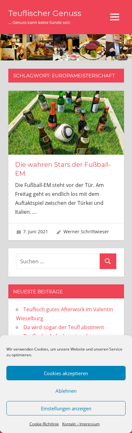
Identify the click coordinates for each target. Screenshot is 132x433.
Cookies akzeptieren (66, 373)
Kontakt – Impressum (81, 424)
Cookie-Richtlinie (44, 424)
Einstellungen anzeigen (66, 408)
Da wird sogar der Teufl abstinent (63, 327)
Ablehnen (66, 391)
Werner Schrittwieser (86, 231)
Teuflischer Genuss (44, 13)
